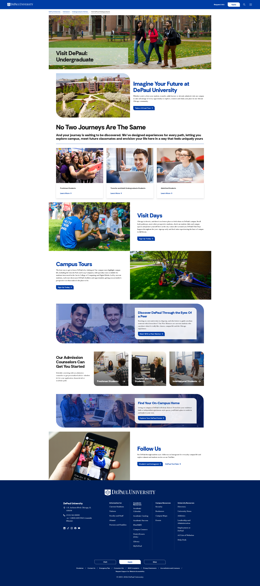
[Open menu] (251, 4)
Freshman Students (107, 381)
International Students (185, 381)
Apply (233, 4)
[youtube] (79, 528)
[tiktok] (68, 528)
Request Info (219, 4)
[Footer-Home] (130, 493)
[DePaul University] (23, 4)
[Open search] (244, 4)
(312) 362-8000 (73, 515)
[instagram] (72, 528)
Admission (66, 12)
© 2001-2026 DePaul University (130, 577)
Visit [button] (105, 562)
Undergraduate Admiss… (80, 12)
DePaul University (54, 12)
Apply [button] (130, 562)
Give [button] (155, 562)
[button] (144, 108)
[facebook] (75, 528)
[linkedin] (64, 528)
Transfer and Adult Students (145, 380)
